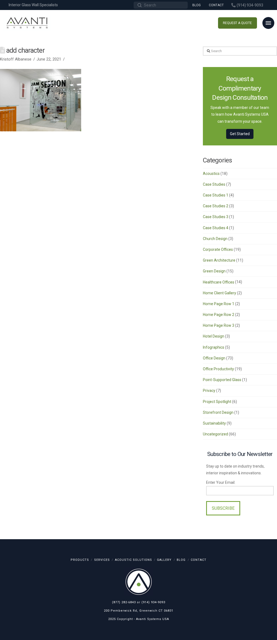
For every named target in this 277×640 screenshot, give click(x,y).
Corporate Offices (218, 249)
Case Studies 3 (215, 217)
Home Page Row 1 (218, 304)
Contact (198, 560)
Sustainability (214, 423)
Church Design (215, 238)
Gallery (164, 560)
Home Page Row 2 (218, 314)
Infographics (213, 347)
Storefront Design (218, 412)
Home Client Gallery (219, 293)
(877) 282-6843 (124, 602)
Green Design (214, 271)
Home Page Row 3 (218, 325)
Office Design (214, 358)
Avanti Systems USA (152, 619)
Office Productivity (218, 369)
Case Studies (214, 184)
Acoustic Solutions (133, 560)
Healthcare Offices (218, 282)
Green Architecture (219, 260)
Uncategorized (215, 434)
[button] (268, 23)
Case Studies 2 (215, 206)
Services (102, 560)
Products (80, 560)
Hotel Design (213, 336)
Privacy (209, 390)
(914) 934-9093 (153, 602)
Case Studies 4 (215, 228)
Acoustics (211, 173)
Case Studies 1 (215, 195)
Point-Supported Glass (222, 380)
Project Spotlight (217, 401)
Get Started (240, 134)
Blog (181, 560)
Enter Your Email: (220, 482)
